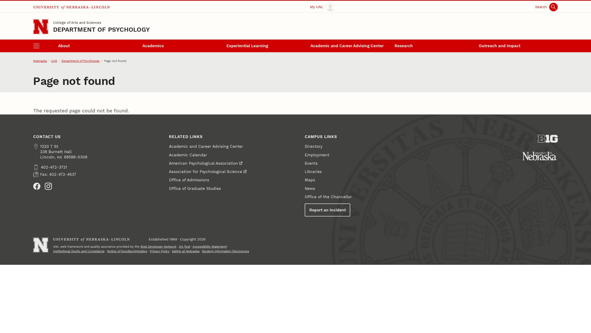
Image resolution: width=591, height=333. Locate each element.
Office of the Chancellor (328, 196)
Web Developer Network (158, 246)
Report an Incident (327, 210)
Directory (314, 146)
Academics (153, 45)
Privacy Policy (159, 251)
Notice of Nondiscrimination (127, 251)
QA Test (184, 246)
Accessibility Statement (210, 246)
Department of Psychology (101, 29)
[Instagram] (48, 186)
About (64, 45)
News (310, 188)
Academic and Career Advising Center (347, 45)
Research (404, 45)
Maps (310, 180)
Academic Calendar (188, 155)
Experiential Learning (247, 45)
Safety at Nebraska (185, 251)
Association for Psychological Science (205, 171)
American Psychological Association (203, 163)
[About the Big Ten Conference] (548, 139)
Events (311, 163)
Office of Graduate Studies (195, 188)
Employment (317, 155)
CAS (54, 61)
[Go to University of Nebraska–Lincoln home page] (40, 26)
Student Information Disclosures (225, 251)
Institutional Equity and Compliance (79, 251)
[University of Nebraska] (540, 155)
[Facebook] (36, 186)
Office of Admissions (189, 180)
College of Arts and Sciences (77, 23)
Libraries (313, 171)
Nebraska (40, 61)
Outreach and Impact (499, 45)
